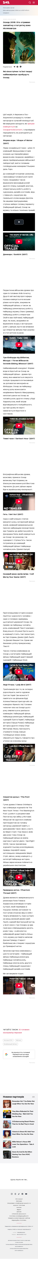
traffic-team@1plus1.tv (19, 1250)
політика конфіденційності (19, 1216)
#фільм (18, 1040)
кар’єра (19, 1207)
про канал (19, 1199)
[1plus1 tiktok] (19, 1194)
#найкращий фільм (10, 1044)
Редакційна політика (19, 1220)
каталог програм (19, 1205)
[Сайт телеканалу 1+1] (6, 3)
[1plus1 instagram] (12, 1194)
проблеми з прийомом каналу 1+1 (19, 1203)
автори (19, 1211)
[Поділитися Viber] (20, 67)
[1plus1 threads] (15, 1194)
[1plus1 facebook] (22, 1194)
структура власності (19, 1213)
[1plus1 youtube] (26, 1194)
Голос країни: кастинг (8, 7)
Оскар (12, 130)
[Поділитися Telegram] (14, 66)
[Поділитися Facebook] (17, 67)
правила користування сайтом (19, 1218)
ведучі (19, 1209)
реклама (19, 1201)
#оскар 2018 (8, 1040)
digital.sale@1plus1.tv (19, 1246)
